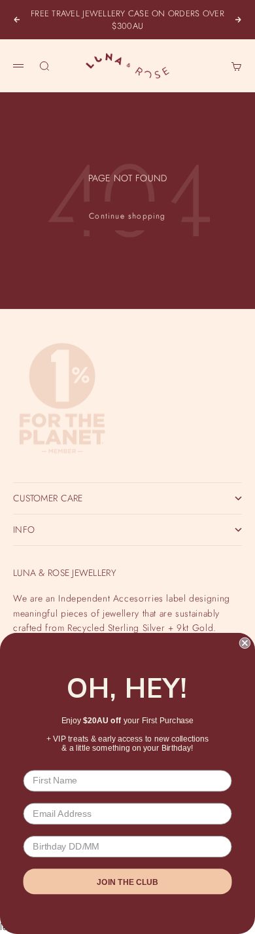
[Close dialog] (244, 643)
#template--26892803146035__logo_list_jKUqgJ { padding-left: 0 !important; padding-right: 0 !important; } (127, 466)
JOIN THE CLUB (127, 881)
